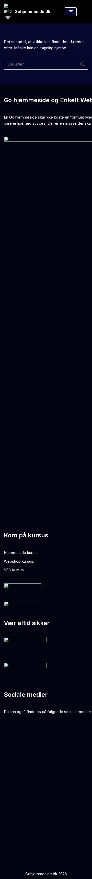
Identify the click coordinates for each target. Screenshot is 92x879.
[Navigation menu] (71, 11)
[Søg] (82, 64)
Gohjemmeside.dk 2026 (46, 873)
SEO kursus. (14, 569)
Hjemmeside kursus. (22, 552)
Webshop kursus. (19, 561)
